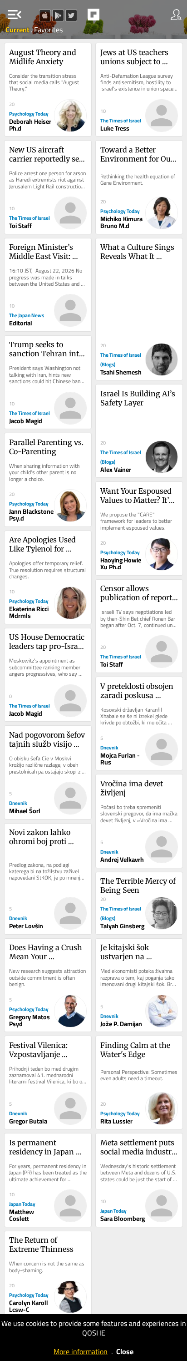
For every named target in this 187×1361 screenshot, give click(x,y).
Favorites (48, 29)
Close (124, 1351)
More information (81, 1351)
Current (18, 29)
